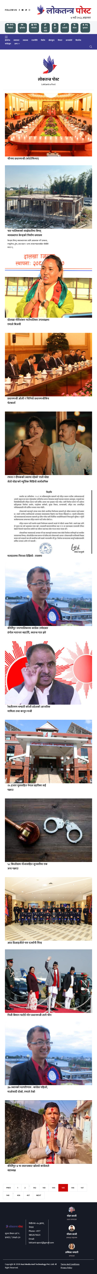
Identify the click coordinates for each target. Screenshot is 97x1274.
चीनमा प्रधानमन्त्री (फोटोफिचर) (23, 158)
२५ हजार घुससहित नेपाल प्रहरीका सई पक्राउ (26, 787)
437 (28, 1195)
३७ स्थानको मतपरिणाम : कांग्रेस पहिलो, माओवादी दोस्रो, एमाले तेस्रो (27, 1089)
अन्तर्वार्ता (69, 40)
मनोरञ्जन (8, 44)
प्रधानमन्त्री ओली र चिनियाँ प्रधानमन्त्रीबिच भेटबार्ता (28, 400)
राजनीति (34, 40)
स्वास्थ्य (25, 40)
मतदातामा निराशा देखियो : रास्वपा (24, 556)
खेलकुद (51, 40)
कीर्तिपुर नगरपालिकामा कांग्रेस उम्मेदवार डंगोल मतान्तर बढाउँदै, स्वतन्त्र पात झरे (27, 630)
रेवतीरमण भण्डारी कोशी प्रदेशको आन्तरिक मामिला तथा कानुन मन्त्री (28, 709)
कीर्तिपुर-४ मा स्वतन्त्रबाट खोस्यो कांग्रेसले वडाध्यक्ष (28, 1168)
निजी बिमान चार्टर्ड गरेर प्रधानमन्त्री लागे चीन (29, 1015)
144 (53, 1188)
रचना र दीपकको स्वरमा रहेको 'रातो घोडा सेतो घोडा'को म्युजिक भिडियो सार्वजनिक (28, 479)
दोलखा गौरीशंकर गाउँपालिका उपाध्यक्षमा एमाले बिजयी (28, 322)
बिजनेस (78, 40)
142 (34, 1188)
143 (44, 1188)
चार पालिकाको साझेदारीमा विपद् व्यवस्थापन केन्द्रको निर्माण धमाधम (24, 233)
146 (72, 1188)
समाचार (16, 40)
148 (7, 1195)
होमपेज (7, 40)
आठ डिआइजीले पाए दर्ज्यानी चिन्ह (24, 943)
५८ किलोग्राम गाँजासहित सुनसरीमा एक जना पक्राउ (27, 866)
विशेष (43, 40)
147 (82, 1188)
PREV (8, 1188)
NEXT (38, 1195)
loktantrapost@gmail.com (41, 1243)
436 (18, 1195)
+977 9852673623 (34, 1233)
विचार (60, 40)
